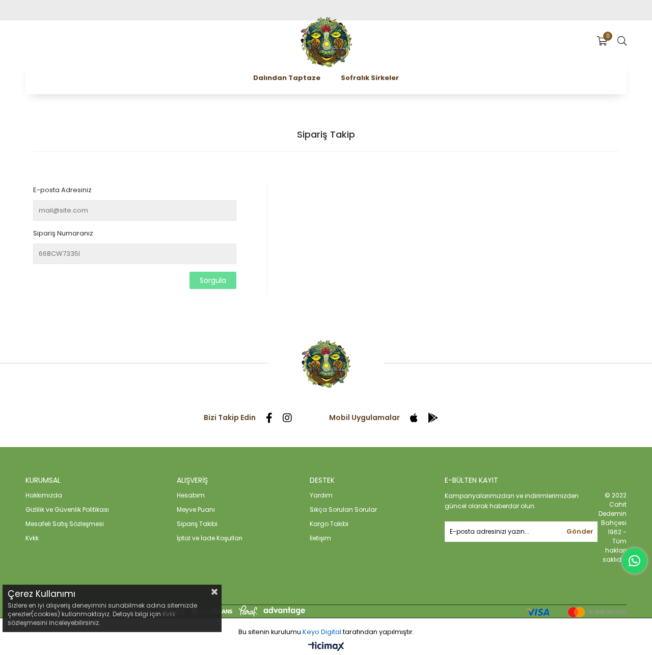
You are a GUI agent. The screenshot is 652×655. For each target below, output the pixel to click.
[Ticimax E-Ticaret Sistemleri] (326, 647)
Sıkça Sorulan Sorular (343, 509)
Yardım (321, 495)
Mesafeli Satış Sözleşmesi (64, 523)
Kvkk (32, 538)
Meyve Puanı (196, 509)
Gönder (579, 531)
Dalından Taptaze (286, 78)
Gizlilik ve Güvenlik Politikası (67, 509)
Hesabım (191, 495)
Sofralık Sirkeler (370, 78)
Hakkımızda (43, 495)
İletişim (320, 538)
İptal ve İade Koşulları (209, 538)
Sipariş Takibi (197, 523)
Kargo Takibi (329, 523)
